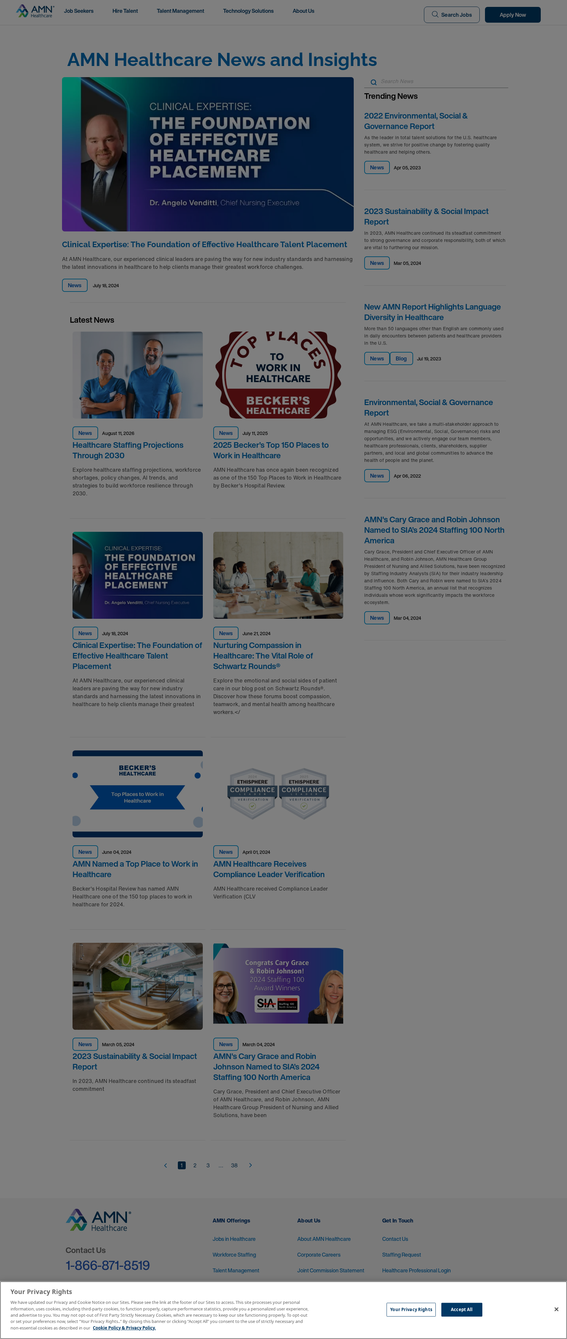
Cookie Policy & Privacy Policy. (124, 1328)
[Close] (556, 1309)
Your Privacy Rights (411, 1309)
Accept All (461, 1309)
